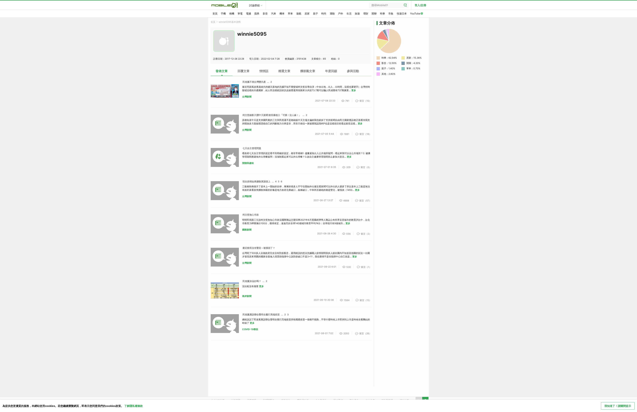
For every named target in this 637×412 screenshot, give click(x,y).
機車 (282, 13)
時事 (382, 13)
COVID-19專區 (250, 329)
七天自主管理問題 (252, 148)
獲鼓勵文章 (307, 71)
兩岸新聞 (246, 296)
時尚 (323, 13)
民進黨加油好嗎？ (252, 281)
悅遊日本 (402, 13)
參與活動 (353, 71)
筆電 (240, 13)
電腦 (248, 13)
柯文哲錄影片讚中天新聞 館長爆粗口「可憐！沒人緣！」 (272, 115)
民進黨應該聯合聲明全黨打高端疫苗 (261, 314)
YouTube (415, 13)
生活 (349, 13)
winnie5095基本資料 (230, 21)
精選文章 (284, 71)
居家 (307, 13)
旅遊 (357, 13)
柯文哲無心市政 (251, 214)
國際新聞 (246, 229)
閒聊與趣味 (248, 163)
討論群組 (254, 5)
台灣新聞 (246, 96)
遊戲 (298, 13)
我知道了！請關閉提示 (617, 406)
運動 (332, 13)
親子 (315, 13)
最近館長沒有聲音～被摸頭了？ (259, 247)
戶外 (340, 13)
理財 (365, 13)
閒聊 (374, 13)
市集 (390, 13)
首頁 (214, 13)
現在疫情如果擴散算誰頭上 (256, 181)
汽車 (273, 13)
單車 (290, 13)
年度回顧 (331, 71)
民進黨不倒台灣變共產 (254, 81)
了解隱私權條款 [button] (133, 406)
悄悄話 (263, 71)
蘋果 (256, 13)
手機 (223, 13)
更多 (353, 90)
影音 (265, 13)
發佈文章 (222, 71)
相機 (231, 13)
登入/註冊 (420, 5)
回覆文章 (243, 71)
